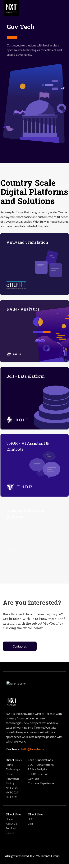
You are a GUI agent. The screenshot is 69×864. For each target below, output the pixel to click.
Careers (10, 833)
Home (9, 764)
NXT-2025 (12, 797)
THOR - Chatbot (38, 774)
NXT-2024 (12, 792)
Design (10, 774)
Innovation (12, 778)
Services (11, 828)
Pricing (10, 783)
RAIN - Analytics (38, 769)
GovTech (33, 778)
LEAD (31, 819)
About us (11, 823)
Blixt (30, 823)
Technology (13, 769)
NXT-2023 (12, 787)
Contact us (20, 646)
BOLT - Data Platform (41, 764)
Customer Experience (41, 783)
